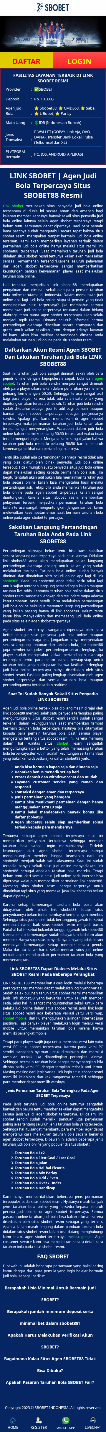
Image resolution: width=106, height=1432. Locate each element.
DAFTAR (26, 61)
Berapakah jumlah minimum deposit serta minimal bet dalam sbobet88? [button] (50, 1317)
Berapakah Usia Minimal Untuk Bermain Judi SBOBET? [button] (50, 1293)
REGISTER (39, 1427)
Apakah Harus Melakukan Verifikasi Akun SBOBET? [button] (50, 1341)
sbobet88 (10, 580)
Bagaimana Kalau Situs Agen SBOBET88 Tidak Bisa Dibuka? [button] (50, 1364)
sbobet (62, 743)
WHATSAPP (66, 1428)
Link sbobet (13, 205)
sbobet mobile (14, 1018)
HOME (13, 1427)
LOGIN (79, 61)
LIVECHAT (93, 1427)
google (86, 1236)
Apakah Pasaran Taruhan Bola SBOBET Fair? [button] (50, 1382)
